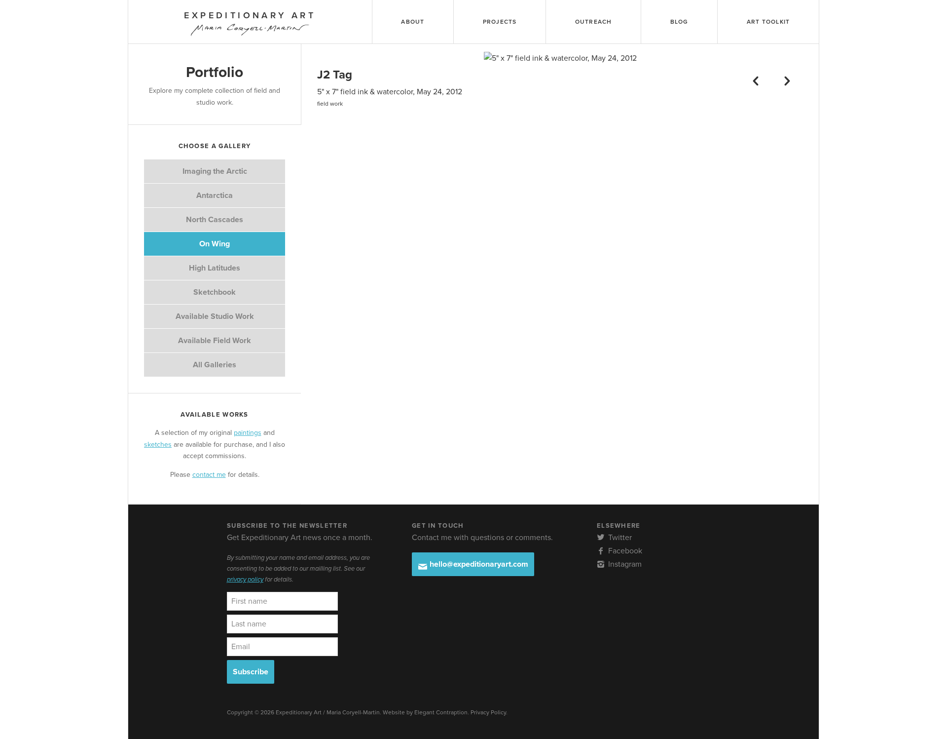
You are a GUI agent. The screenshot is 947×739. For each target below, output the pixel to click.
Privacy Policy (488, 712)
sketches (158, 444)
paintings (247, 432)
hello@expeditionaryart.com (478, 564)
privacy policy (245, 579)
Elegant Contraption (441, 712)
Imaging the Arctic (214, 171)
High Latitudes (214, 268)
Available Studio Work (215, 316)
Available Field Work (214, 341)
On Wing (214, 244)
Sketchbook (214, 292)
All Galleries (214, 365)
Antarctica (214, 195)
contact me (209, 474)
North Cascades (214, 220)
